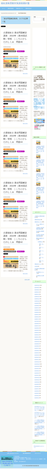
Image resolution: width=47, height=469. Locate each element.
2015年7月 (37, 348)
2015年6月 (37, 350)
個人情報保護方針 (27, 453)
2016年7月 (37, 325)
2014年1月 (37, 375)
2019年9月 (37, 303)
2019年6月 (37, 310)
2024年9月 (37, 287)
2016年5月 (37, 330)
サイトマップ (38, 453)
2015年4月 (37, 352)
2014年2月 (37, 373)
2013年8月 (37, 386)
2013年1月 (37, 397)
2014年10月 (37, 366)
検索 (35, 16)
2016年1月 (37, 337)
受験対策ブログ (38, 264)
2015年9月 (37, 343)
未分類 (36, 266)
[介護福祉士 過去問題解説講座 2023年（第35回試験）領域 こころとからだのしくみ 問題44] (10, 167)
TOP (9, 13)
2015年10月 (37, 341)
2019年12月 (37, 296)
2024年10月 (37, 285)
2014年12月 (37, 361)
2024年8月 (37, 289)
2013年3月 (37, 393)
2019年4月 (37, 314)
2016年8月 (37, 323)
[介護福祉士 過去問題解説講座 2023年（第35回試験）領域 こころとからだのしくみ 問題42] (10, 267)
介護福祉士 (40, 241)
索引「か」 (41, 260)
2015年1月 (37, 359)
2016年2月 (37, 334)
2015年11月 (37, 339)
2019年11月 (37, 298)
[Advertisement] (39, 46)
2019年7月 (37, 307)
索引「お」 (41, 257)
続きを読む (25, 73)
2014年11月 (37, 364)
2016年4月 (37, 332)
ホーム (3, 8)
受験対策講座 (11, 8)
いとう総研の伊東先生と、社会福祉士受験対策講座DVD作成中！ (39, 421)
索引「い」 (41, 247)
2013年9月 (37, 384)
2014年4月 (37, 368)
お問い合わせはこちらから (13, 453)
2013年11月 (37, 379)
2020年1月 (37, 294)
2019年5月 (37, 312)
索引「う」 (41, 250)
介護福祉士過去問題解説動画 (9, 51)
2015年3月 (37, 355)
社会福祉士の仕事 (40, 275)
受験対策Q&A (29, 8)
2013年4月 (37, 391)
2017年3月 (37, 321)
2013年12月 (37, 377)
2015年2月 (37, 357)
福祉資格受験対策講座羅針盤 (15, 3)
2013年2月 (37, 395)
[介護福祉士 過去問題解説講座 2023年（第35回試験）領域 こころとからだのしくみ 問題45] (10, 117)
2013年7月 (37, 388)
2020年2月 (37, 292)
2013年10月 (37, 382)
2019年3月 (37, 316)
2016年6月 (37, 328)
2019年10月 (37, 301)
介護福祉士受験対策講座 (9, 49)
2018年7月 (37, 319)
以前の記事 (27, 279)
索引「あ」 (41, 244)
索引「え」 (41, 254)
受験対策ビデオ (19, 8)
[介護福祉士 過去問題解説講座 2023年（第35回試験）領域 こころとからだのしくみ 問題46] (10, 67)
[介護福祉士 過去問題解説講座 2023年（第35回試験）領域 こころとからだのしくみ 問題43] (10, 217)
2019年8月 (37, 305)
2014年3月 (37, 370)
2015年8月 (37, 346)
